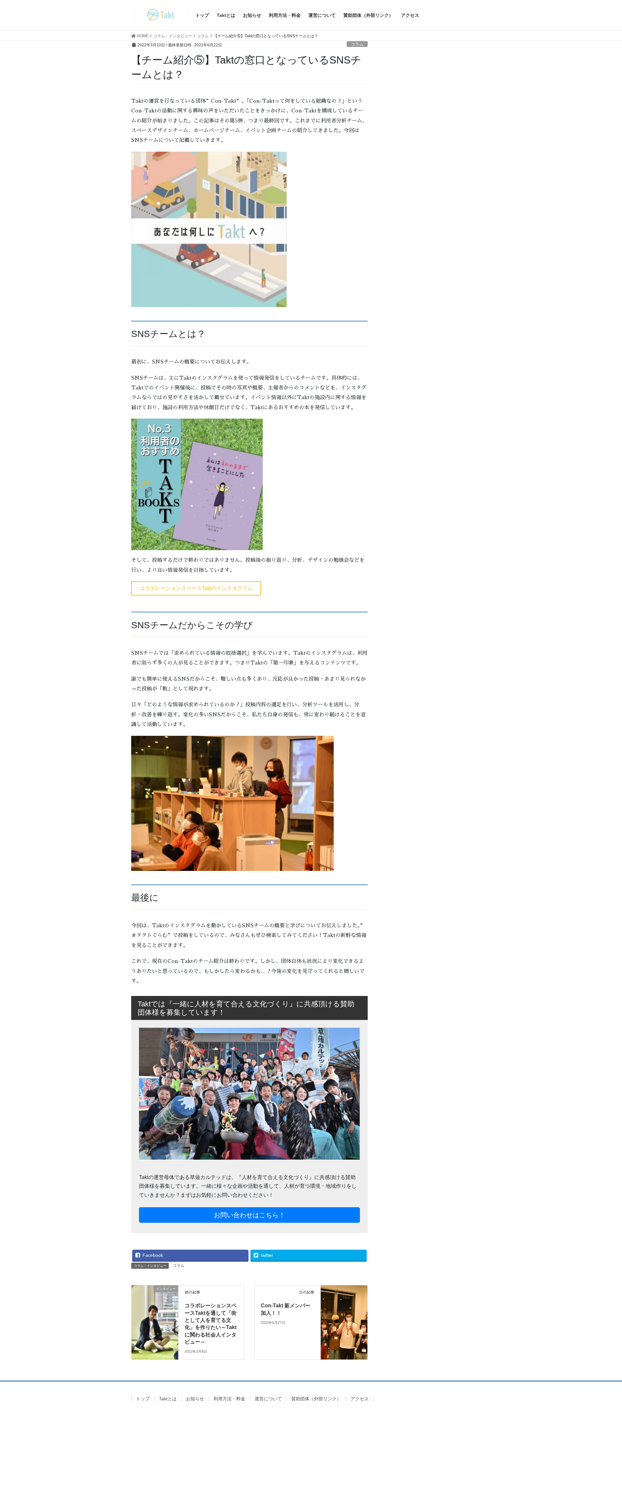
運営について (268, 1398)
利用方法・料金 (229, 1398)
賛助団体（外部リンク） (316, 1398)
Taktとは (168, 1398)
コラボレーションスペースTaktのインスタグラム (196, 588)
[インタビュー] (155, 1308)
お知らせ (195, 1398)
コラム (357, 44)
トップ (143, 1398)
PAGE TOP (602, 1453)
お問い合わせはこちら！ (249, 1215)
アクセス (360, 1398)
